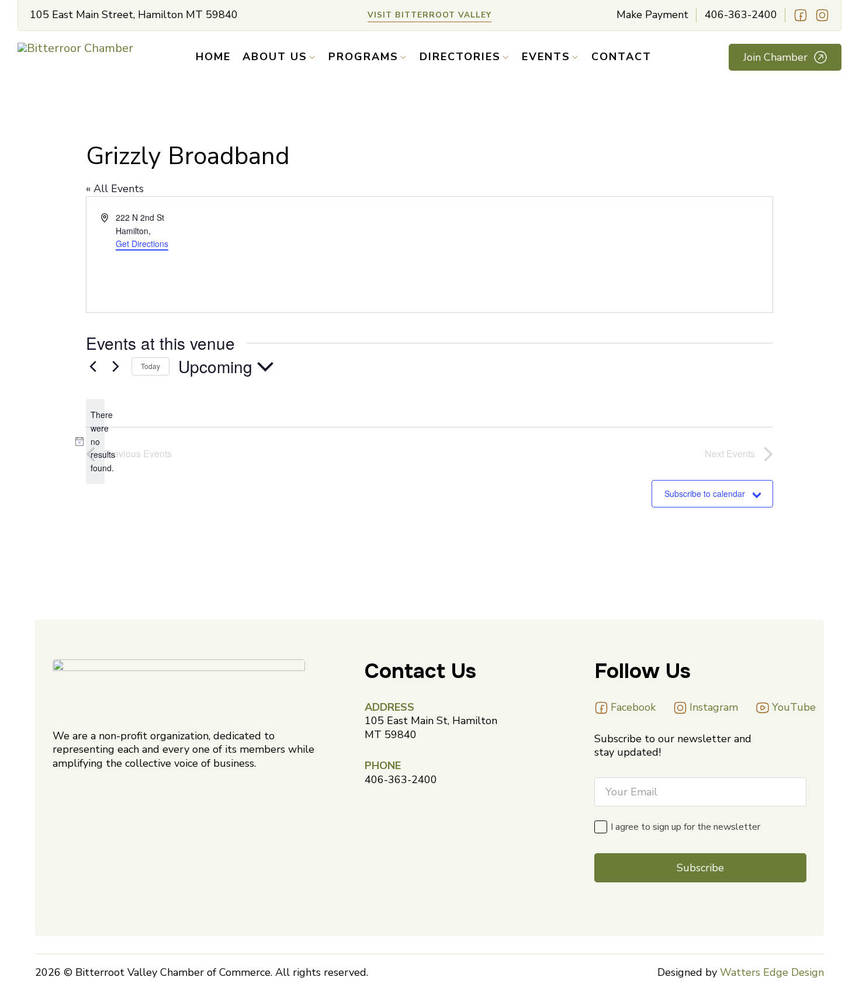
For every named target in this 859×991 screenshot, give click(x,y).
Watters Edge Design (772, 972)
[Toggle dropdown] (312, 57)
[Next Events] (116, 367)
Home (213, 57)
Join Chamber (775, 57)
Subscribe (700, 868)
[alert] (95, 441)
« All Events (115, 189)
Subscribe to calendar (704, 493)
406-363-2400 (741, 15)
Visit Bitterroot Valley (429, 14)
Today (150, 366)
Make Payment (652, 15)
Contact (621, 57)
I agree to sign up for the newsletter (685, 826)
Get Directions (142, 243)
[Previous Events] (93, 367)
